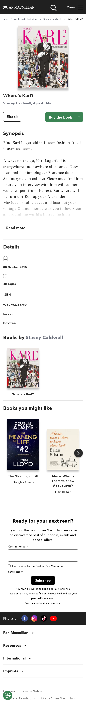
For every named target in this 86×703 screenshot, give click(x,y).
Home (4, 19)
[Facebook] (24, 618)
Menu (71, 7)
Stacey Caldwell (52, 19)
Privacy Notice (31, 691)
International (14, 658)
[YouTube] (53, 618)
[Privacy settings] (7, 695)
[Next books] (78, 453)
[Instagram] (34, 618)
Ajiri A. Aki (42, 103)
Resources (12, 645)
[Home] (19, 7)
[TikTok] (44, 618)
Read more (15, 228)
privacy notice (27, 593)
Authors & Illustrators (25, 19)
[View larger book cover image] (43, 57)
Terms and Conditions (19, 698)
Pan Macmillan (15, 632)
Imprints (10, 671)
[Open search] (53, 8)
